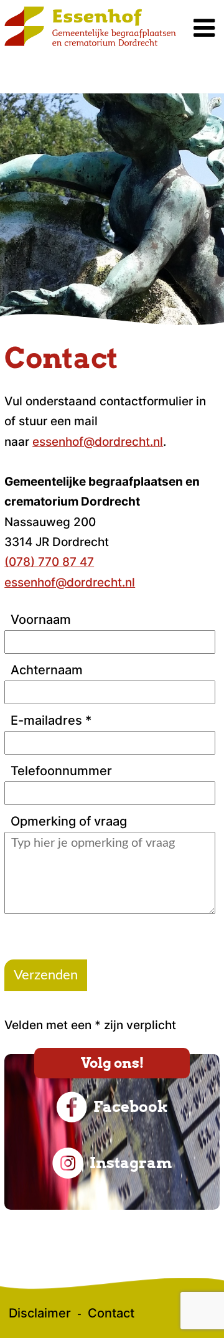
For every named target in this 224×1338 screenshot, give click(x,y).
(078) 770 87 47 (49, 562)
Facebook (130, 1107)
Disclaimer (40, 1313)
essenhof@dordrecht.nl (97, 442)
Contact (111, 1313)
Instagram (131, 1163)
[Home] (90, 43)
